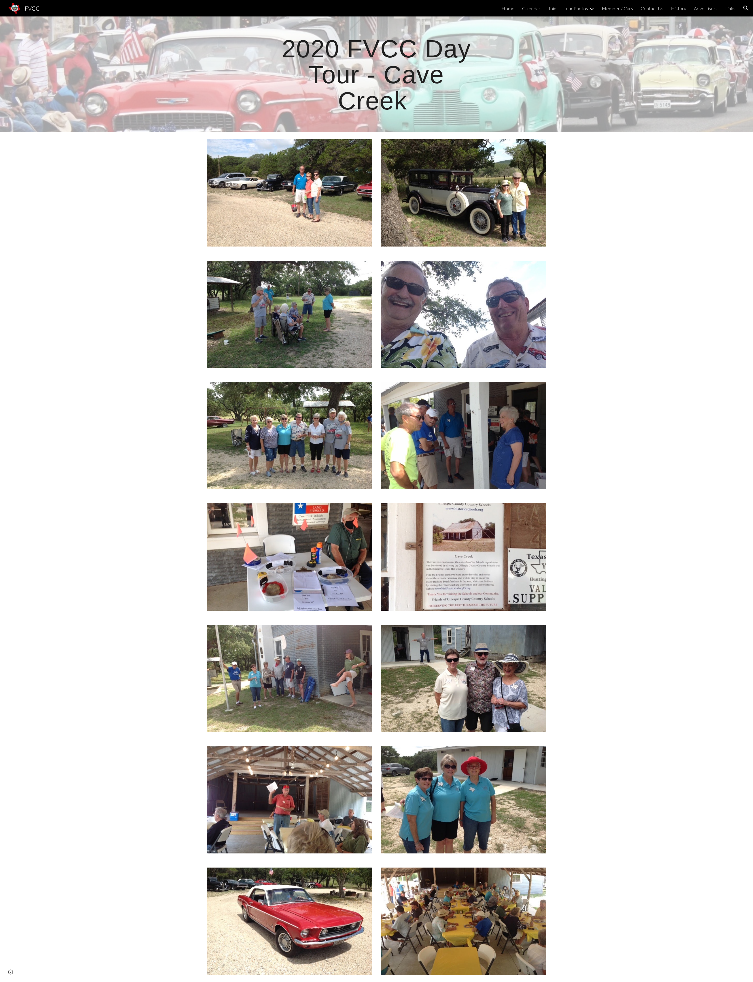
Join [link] (552, 8)
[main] (376, 74)
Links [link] (730, 8)
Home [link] (508, 8)
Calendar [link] (531, 8)
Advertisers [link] (705, 8)
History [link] (678, 8)
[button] (746, 8)
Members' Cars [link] (617, 8)
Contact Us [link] (652, 8)
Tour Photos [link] (576, 8)
